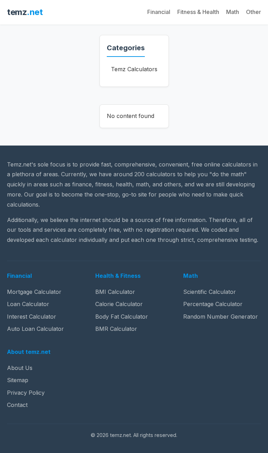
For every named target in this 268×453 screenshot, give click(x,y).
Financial (158, 11)
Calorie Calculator (119, 303)
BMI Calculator (115, 291)
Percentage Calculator (213, 303)
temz (25, 12)
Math (232, 11)
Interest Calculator (31, 316)
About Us (19, 367)
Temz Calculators (134, 69)
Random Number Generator (220, 316)
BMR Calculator (116, 328)
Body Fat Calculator (121, 316)
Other (253, 11)
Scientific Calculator (209, 291)
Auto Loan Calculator (35, 328)
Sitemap (17, 380)
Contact (17, 404)
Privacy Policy (26, 392)
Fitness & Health (198, 11)
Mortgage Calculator (34, 291)
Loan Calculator (28, 303)
